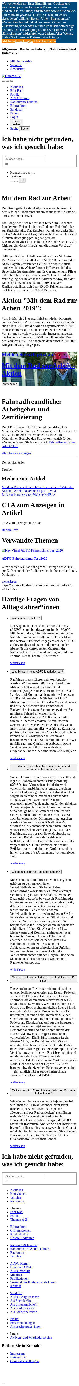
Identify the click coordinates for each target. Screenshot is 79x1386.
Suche (14, 128)
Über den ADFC (21, 1267)
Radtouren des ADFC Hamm (29, 1249)
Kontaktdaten (19, 1234)
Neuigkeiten (18, 1193)
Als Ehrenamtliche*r (23, 1304)
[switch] (33, 173)
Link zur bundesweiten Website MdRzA (28, 494)
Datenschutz (18, 1357)
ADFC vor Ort (20, 1271)
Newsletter (17, 69)
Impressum (17, 1353)
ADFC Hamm (19, 98)
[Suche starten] (6, 164)
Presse (14, 113)
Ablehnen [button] (8, 41)
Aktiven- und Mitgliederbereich (31, 1337)
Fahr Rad (16, 90)
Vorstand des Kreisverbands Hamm (33, 1282)
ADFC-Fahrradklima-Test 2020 (24, 558)
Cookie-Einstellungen (24, 1361)
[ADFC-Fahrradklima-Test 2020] (32, 550)
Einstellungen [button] (24, 41)
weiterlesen (17, 663)
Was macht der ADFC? (26, 618)
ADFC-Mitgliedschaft (24, 1297)
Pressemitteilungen (22, 1323)
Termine (15, 1197)
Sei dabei (16, 109)
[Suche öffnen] (7, 81)
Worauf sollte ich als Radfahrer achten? (36, 871)
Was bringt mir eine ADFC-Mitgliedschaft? (37, 671)
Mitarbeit (16, 1274)
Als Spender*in (20, 1300)
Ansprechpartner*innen (25, 1326)
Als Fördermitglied (22, 1308)
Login (14, 117)
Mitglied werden (21, 61)
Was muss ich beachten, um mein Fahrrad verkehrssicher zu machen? (44, 767)
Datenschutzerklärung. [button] (45, 37)
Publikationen (19, 1278)
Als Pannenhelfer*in (23, 1312)
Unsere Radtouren (22, 1238)
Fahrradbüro (18, 105)
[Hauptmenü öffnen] (11, 81)
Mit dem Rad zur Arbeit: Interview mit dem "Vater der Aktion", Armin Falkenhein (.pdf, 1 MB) (38, 489)
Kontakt (15, 1286)
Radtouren (17, 1201)
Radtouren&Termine (23, 102)
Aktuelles (16, 87)
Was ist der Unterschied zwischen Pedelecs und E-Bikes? (43, 979)
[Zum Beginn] (3, 1383)
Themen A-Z (18, 1219)
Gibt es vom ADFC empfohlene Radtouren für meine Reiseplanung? (43, 1092)
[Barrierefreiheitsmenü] (3, 81)
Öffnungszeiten (20, 1230)
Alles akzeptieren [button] (44, 41)
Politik (14, 94)
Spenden (16, 65)
